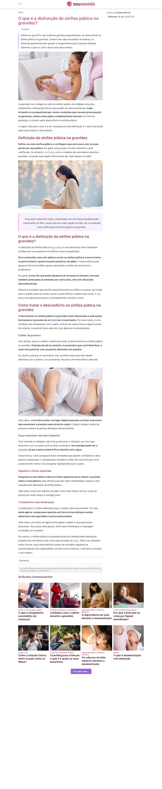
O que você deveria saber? (30, 610)
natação (22, 449)
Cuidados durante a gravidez (63, 610)
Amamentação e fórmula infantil (93, 611)
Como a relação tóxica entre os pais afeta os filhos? (32, 658)
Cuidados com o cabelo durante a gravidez (64, 614)
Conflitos (23, 653)
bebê (54, 320)
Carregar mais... (81, 671)
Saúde (20, 12)
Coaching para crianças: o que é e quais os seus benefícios (65, 658)
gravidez (57, 247)
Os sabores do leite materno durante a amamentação (94, 661)
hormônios (49, 152)
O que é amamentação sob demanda (127, 657)
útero (76, 540)
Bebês (115, 653)
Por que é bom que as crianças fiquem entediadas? (126, 616)
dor (99, 293)
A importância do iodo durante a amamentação (97, 616)
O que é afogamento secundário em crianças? (31, 616)
